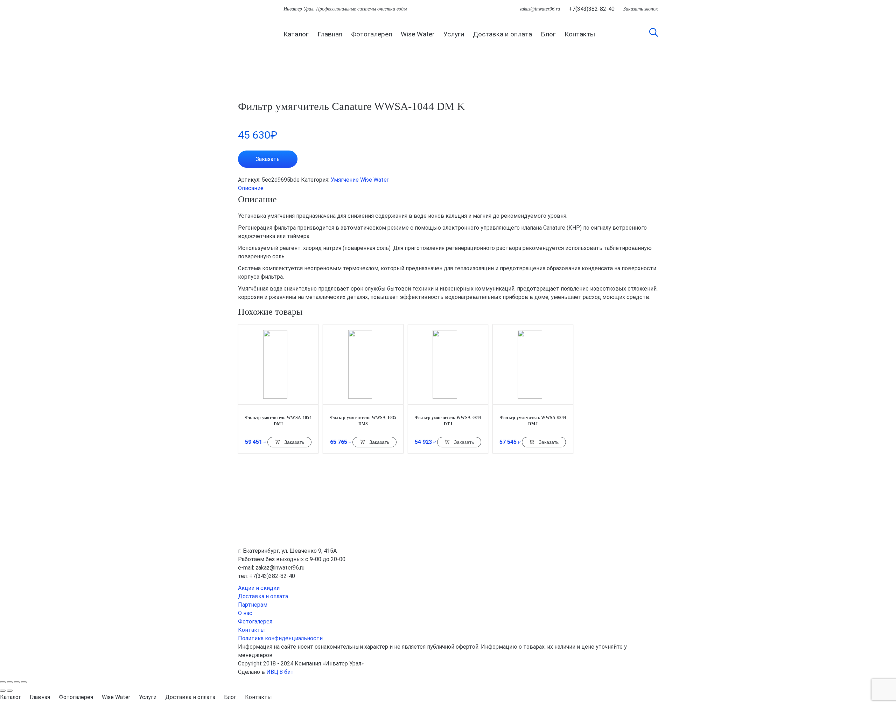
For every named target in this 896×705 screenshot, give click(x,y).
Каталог (296, 34)
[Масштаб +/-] (24, 682)
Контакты (580, 34)
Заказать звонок (640, 9)
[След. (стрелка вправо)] (10, 691)
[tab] (448, 188)
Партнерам (252, 604)
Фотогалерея (371, 34)
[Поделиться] (10, 682)
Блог (548, 34)
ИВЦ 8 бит (280, 672)
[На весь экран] (17, 682)
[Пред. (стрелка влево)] (3, 691)
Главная (329, 34)
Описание (251, 188)
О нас (245, 613)
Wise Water (418, 34)
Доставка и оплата (502, 34)
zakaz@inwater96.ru (540, 9)
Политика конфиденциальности (280, 638)
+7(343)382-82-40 (592, 9)
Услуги (453, 34)
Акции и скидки (259, 588)
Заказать (268, 159)
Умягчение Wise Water (359, 179)
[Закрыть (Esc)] (3, 682)
